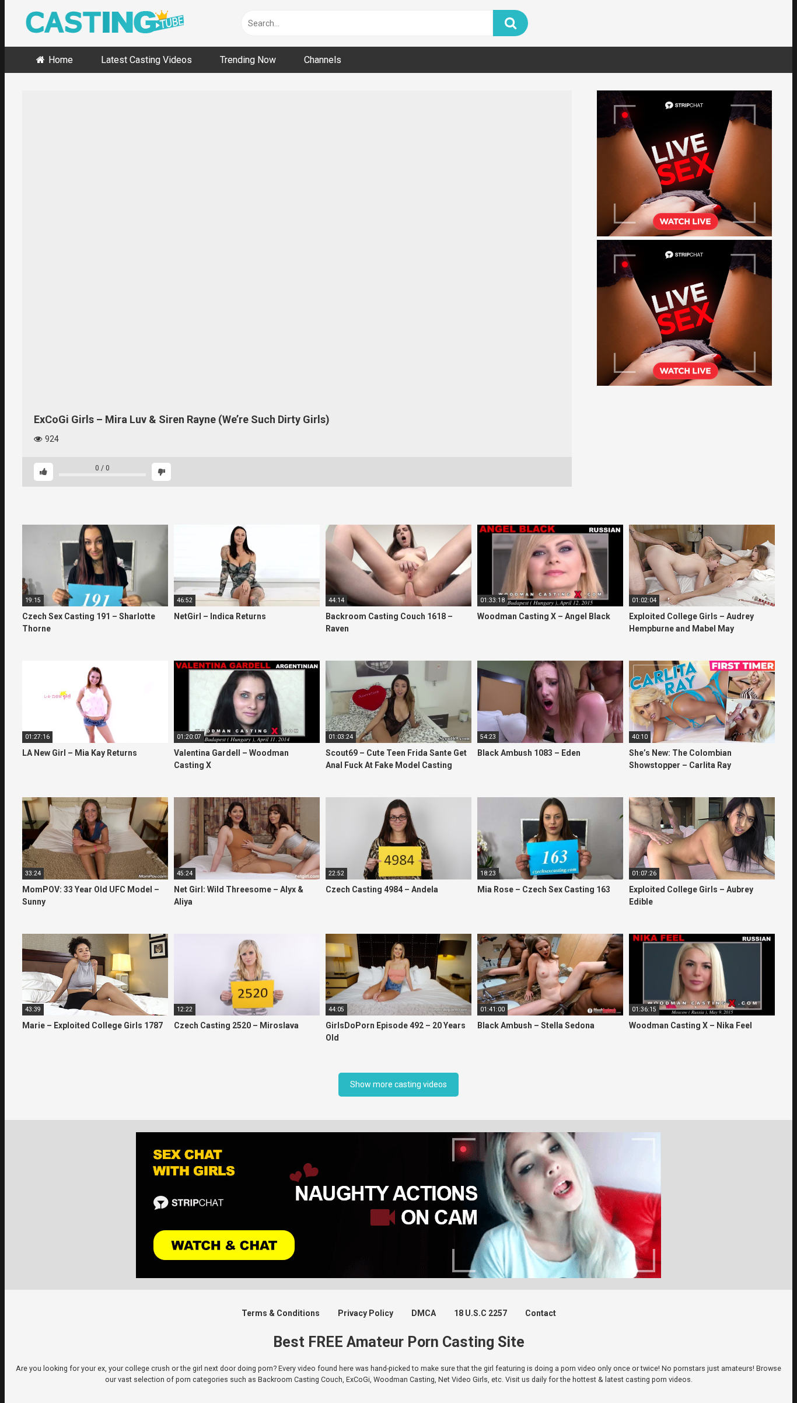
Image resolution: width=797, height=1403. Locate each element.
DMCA (423, 1313)
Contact (540, 1313)
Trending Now (248, 59)
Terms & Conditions (281, 1313)
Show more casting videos (398, 1084)
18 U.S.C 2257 (480, 1313)
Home (60, 59)
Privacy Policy (365, 1313)
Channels (322, 59)
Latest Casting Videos (146, 59)
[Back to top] (758, 1368)
